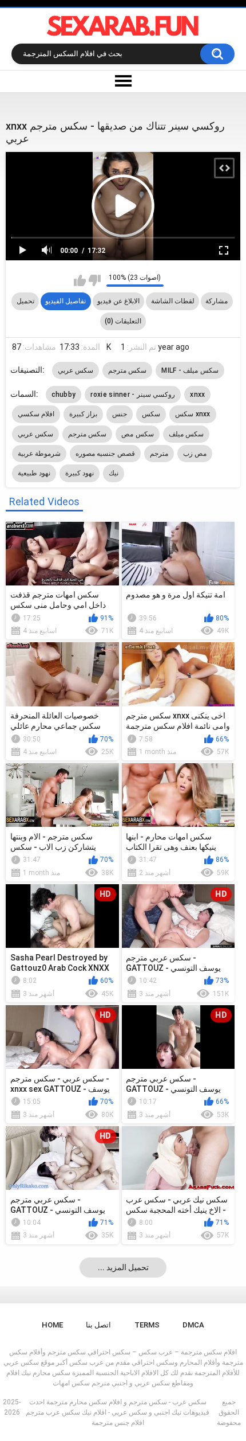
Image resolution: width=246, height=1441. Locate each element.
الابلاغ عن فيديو (118, 301)
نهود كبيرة (79, 473)
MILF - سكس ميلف (189, 370)
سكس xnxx (193, 414)
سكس (151, 414)
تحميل (25, 301)
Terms (147, 1325)
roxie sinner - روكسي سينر (132, 394)
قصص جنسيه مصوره (105, 454)
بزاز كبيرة (83, 414)
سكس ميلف (186, 434)
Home (52, 1325)
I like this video (80, 280)
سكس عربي (75, 370)
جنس (119, 414)
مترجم (159, 454)
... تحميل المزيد (123, 1267)
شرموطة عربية (39, 454)
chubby (63, 394)
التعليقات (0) (123, 321)
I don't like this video (95, 280)
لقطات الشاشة (173, 301)
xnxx (197, 394)
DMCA (193, 1325)
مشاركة (216, 301)
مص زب (195, 454)
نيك (113, 473)
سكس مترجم (127, 370)
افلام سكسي (36, 414)
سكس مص (137, 434)
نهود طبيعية (34, 473)
